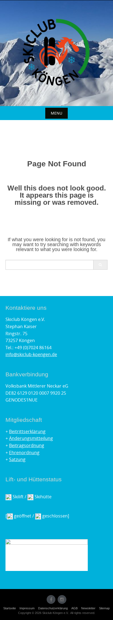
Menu (56, 113)
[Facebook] (51, 599)
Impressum (27, 608)
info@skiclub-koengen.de (31, 354)
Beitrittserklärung (27, 431)
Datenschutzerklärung (53, 608)
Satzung (17, 459)
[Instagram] (62, 599)
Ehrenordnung (24, 453)
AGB (74, 608)
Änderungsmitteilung (31, 438)
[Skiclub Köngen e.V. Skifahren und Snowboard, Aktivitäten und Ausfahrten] (56, 52)
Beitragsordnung (26, 445)
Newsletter (88, 608)
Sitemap (104, 608)
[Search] (100, 265)
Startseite (9, 608)
